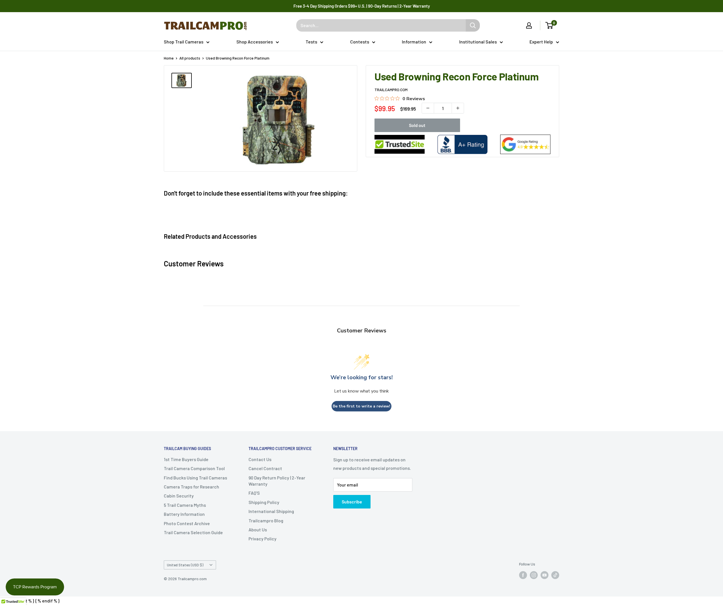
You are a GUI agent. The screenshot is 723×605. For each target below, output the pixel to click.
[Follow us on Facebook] (523, 575)
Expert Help (541, 41)
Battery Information (184, 514)
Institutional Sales (478, 41)
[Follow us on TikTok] (555, 575)
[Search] (473, 25)
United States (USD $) (185, 564)
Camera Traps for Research (191, 486)
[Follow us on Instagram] (534, 575)
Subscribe (352, 501)
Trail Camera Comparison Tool (194, 468)
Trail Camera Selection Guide (193, 532)
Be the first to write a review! (361, 406)
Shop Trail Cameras (183, 41)
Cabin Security (179, 495)
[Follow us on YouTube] (544, 575)
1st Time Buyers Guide (186, 459)
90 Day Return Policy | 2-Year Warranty (277, 480)
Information (414, 41)
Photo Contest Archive (187, 523)
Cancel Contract (265, 468)
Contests (359, 41)
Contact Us (260, 459)
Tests (311, 41)
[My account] (529, 25)
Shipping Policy (264, 502)
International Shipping (271, 511)
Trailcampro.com (391, 89)
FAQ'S (254, 493)
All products (189, 58)
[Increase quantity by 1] (458, 108)
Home (169, 58)
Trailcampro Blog (266, 520)
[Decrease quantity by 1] (428, 108)
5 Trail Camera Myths (185, 505)
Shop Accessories (254, 41)
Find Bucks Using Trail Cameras (195, 477)
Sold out (417, 125)
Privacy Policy (262, 538)
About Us (258, 529)
